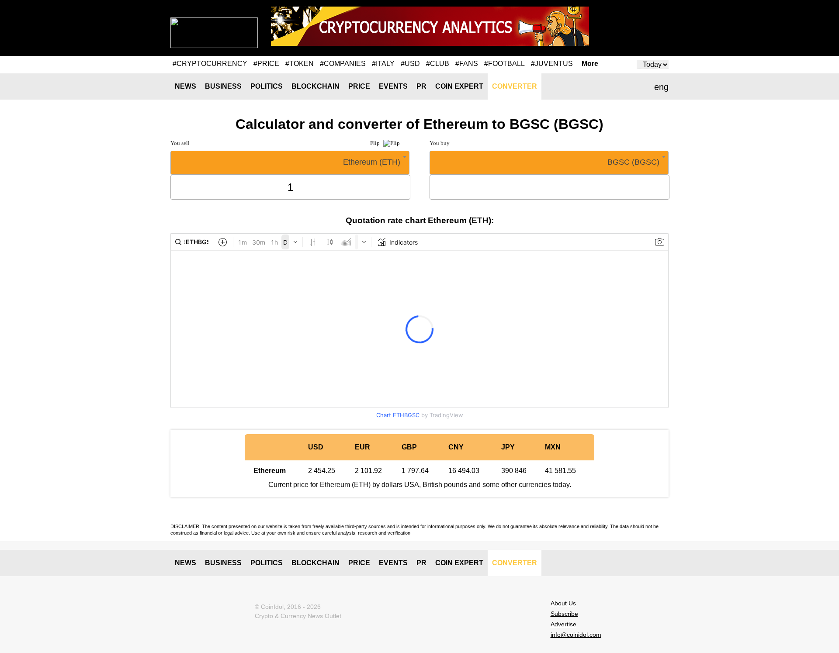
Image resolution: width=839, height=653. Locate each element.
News (185, 86)
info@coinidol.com (576, 634)
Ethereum (269, 470)
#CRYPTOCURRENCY (210, 63)
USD (315, 447)
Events (393, 86)
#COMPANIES (343, 63)
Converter (514, 86)
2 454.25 (321, 470)
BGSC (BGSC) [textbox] (633, 162)
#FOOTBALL (504, 63)
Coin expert (459, 86)
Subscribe (564, 613)
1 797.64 (415, 470)
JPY (508, 447)
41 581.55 (560, 470)
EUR (362, 447)
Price (359, 86)
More (590, 63)
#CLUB (437, 63)
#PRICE (266, 63)
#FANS (466, 63)
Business (223, 86)
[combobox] (289, 163)
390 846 (514, 470)
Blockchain (315, 86)
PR (421, 86)
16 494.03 (463, 470)
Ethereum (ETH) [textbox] (371, 162)
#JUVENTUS (552, 63)
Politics (266, 86)
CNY (456, 447)
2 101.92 (368, 470)
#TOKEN (299, 63)
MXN (553, 447)
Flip (375, 143)
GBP (409, 447)
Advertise (563, 624)
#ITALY (383, 63)
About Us (563, 603)
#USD (410, 63)
